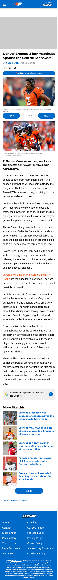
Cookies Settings (36, 553)
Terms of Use (9, 543)
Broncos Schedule (19, 500)
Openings (32, 522)
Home (5, 500)
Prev (11, 115)
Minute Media (16, 561)
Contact (6, 527)
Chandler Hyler (14, 63)
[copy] (20, 68)
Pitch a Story (9, 538)
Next (46, 115)
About (5, 522)
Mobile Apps (9, 532)
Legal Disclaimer (11, 548)
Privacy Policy (35, 538)
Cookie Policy (34, 543)
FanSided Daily (35, 532)
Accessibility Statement (40, 548)
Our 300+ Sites (35, 527)
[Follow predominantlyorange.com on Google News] (51, 394)
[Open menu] (4, 4)
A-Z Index (7, 553)
